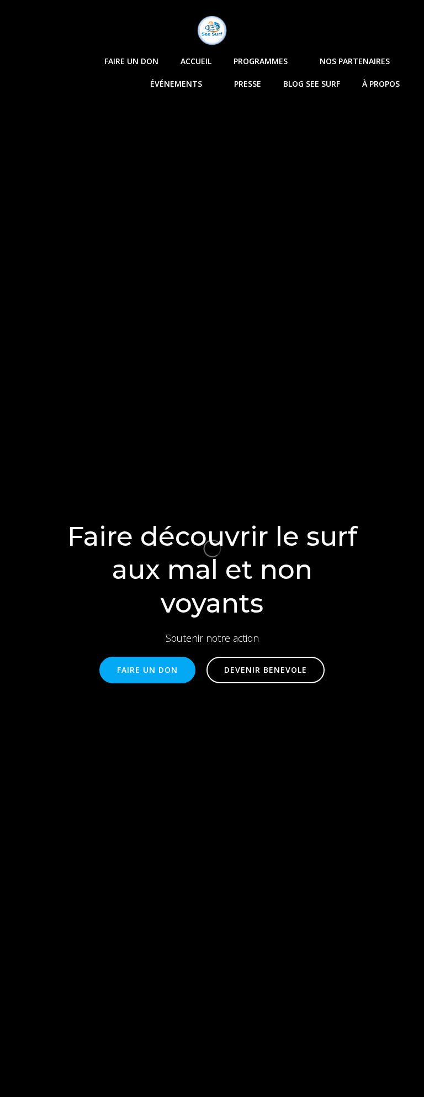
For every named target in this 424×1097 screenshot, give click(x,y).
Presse (247, 83)
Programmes (261, 61)
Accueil (196, 61)
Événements (176, 83)
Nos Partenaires (355, 61)
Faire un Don (131, 61)
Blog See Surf (311, 83)
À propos (381, 83)
